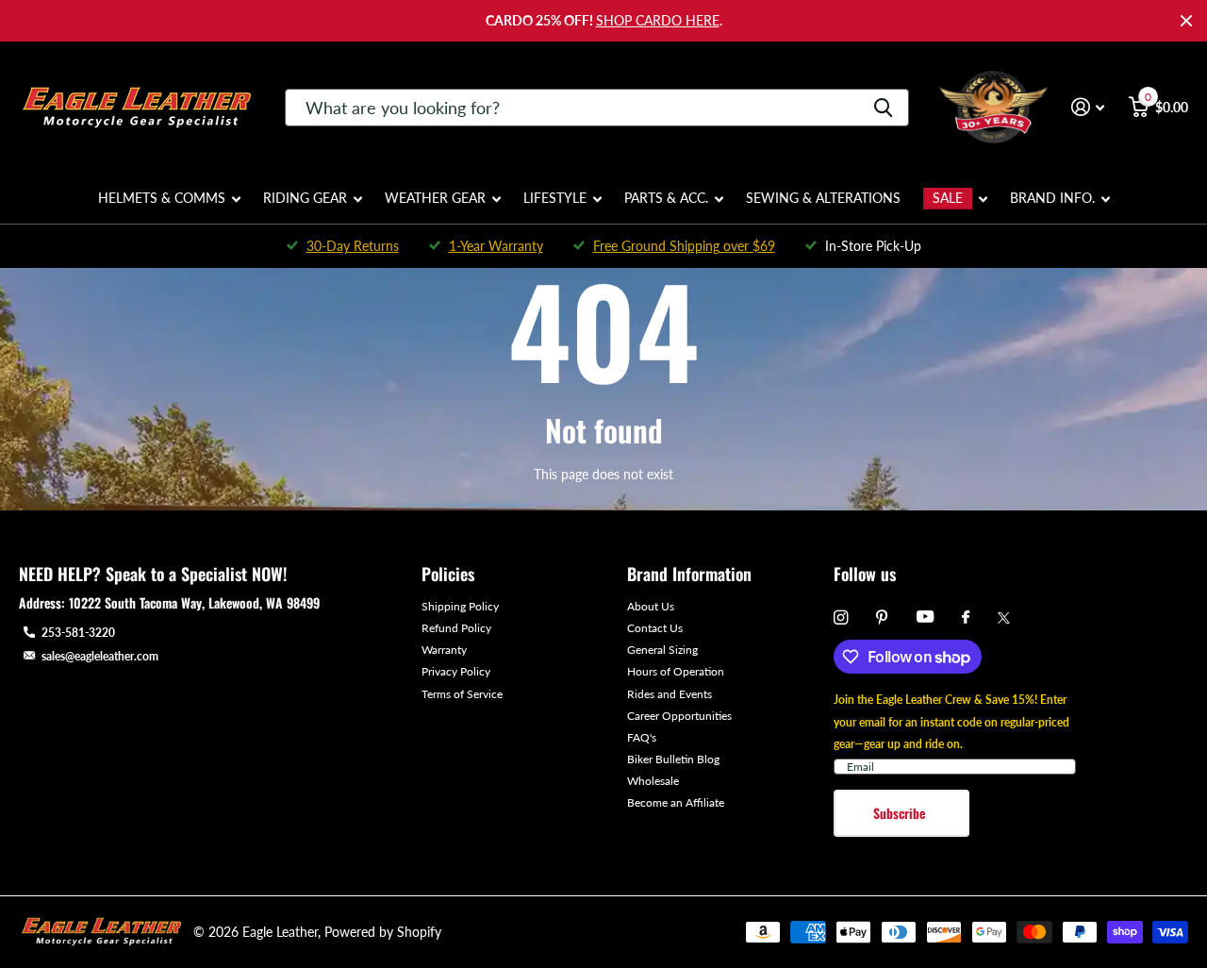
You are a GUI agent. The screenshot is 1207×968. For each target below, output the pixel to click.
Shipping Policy (460, 606)
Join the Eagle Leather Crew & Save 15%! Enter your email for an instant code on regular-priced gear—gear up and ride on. (951, 721)
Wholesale (653, 781)
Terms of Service (462, 694)
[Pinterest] (882, 617)
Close (1186, 21)
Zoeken (883, 107)
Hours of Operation (675, 671)
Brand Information (689, 573)
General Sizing (662, 650)
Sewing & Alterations (823, 198)
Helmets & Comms (161, 198)
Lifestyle (555, 198)
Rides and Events (669, 694)
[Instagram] (841, 617)
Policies (448, 573)
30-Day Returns (352, 246)
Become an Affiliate (675, 802)
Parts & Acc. (666, 198)
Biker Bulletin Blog (673, 759)
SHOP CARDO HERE (657, 20)
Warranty (444, 650)
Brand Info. (1052, 198)
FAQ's (641, 737)
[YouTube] (925, 617)
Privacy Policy (456, 671)
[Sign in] (1087, 107)
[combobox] (597, 107)
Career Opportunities (679, 716)
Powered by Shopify (382, 932)
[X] (1004, 618)
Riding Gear (305, 198)
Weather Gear (435, 198)
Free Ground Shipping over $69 (684, 246)
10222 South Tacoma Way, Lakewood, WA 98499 (194, 602)
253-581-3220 (78, 633)
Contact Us (655, 628)
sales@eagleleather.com (99, 656)
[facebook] (965, 618)
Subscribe (901, 813)
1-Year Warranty (496, 246)
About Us (650, 606)
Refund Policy (456, 628)
